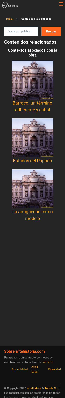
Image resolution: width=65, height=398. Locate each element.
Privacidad (54, 369)
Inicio (9, 19)
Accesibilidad (20, 369)
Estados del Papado (32, 160)
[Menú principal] (61, 4)
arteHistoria (34, 388)
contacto (47, 362)
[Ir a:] (32, 80)
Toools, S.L (51, 388)
